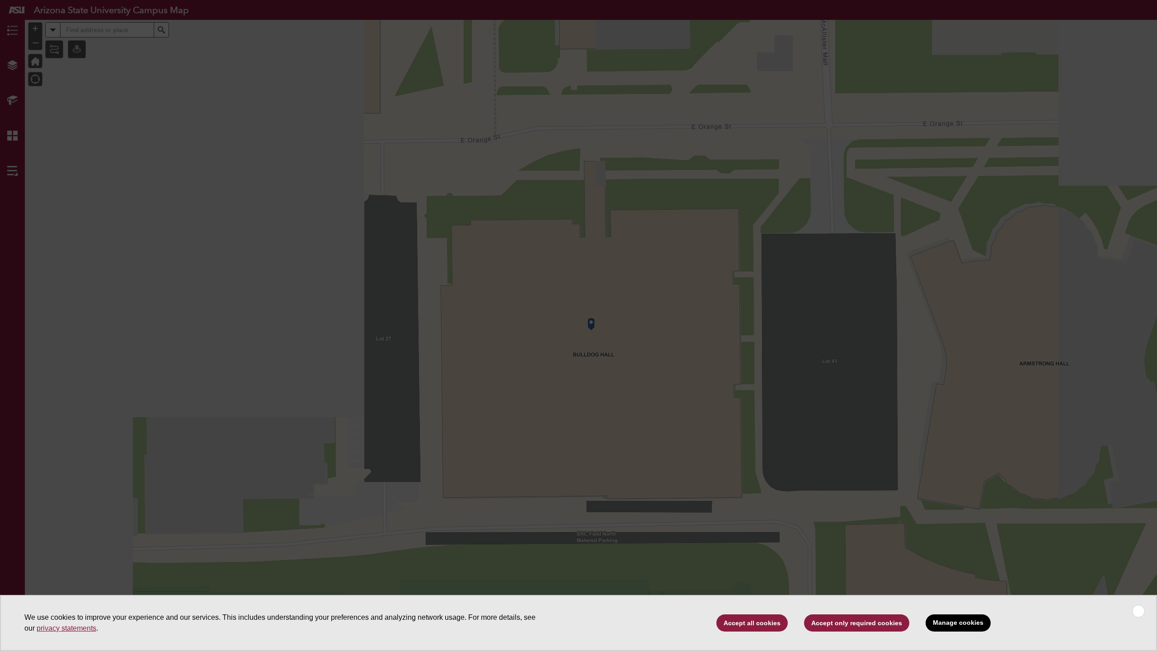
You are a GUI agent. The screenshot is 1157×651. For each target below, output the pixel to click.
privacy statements (66, 628)
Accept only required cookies (856, 623)
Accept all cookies (752, 623)
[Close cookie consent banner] (1138, 611)
